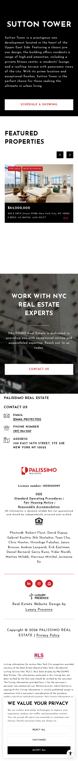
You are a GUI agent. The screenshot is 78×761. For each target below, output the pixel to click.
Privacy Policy (48, 635)
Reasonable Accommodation (39, 507)
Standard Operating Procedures (38, 498)
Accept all (39, 750)
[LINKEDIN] (29, 583)
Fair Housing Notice (38, 502)
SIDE (39, 494)
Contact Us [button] (39, 369)
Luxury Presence (39, 609)
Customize (39, 740)
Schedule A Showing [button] (39, 104)
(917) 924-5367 (22, 431)
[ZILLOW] (49, 583)
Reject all (39, 730)
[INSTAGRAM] (39, 583)
